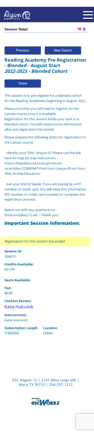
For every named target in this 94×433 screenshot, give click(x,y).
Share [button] (22, 83)
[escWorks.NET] (45, 401)
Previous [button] (22, 50)
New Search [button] (63, 50)
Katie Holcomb (18, 307)
